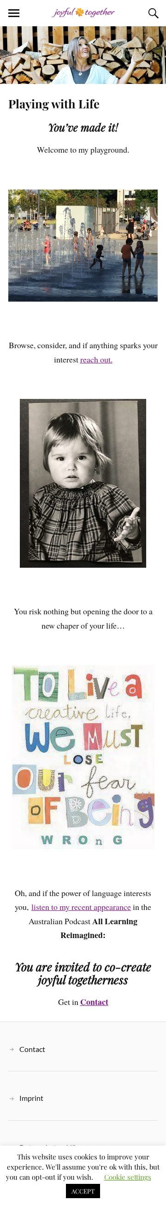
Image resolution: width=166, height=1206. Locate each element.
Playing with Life (54, 103)
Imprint (31, 1097)
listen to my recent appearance (81, 906)
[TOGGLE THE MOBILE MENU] (13, 13)
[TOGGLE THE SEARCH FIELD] (152, 13)
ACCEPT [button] (83, 1191)
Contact (32, 1049)
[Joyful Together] (83, 12)
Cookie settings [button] (127, 1177)
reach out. (96, 359)
